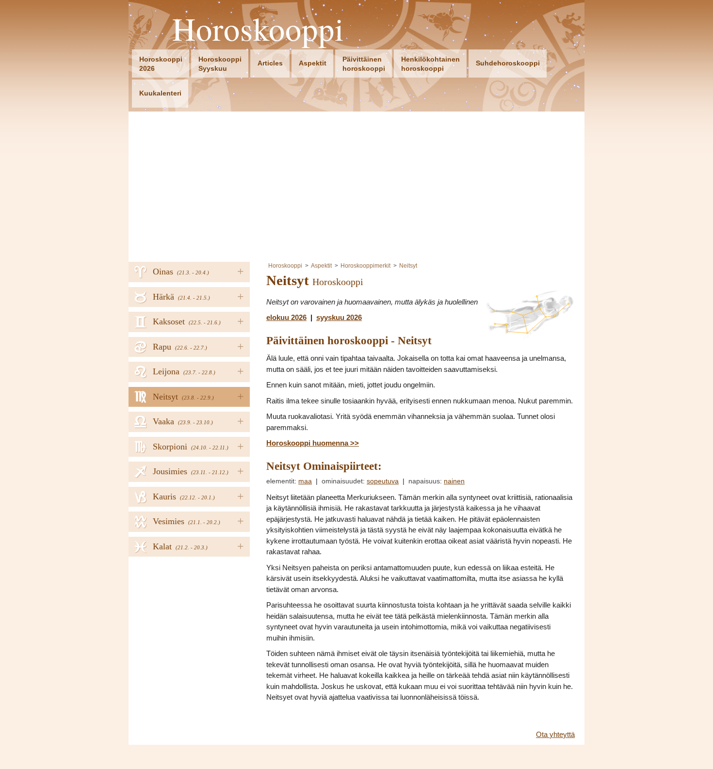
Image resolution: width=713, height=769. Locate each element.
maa (305, 481)
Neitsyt (408, 265)
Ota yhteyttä (555, 734)
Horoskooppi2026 (160, 63)
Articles (270, 63)
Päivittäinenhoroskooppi (363, 63)
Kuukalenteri (160, 93)
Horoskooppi (258, 29)
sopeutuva (383, 481)
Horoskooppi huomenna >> (312, 443)
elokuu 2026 (286, 317)
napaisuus (424, 481)
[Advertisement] (356, 184)
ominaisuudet (342, 481)
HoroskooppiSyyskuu (220, 63)
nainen (454, 481)
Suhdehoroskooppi (508, 63)
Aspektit (312, 63)
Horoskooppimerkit (365, 265)
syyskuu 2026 (339, 317)
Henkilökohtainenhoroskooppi (430, 63)
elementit (280, 481)
